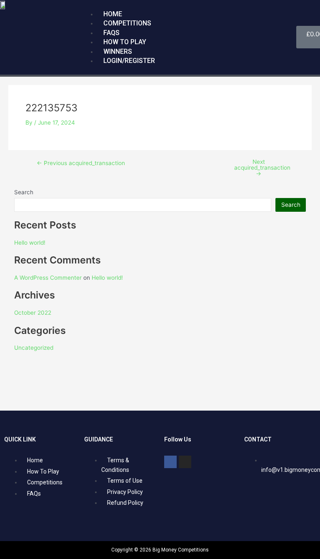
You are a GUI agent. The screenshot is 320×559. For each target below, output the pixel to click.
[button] (188, 5)
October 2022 (32, 312)
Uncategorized (33, 347)
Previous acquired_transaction (81, 163)
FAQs (111, 33)
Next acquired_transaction (262, 167)
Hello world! (29, 242)
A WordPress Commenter (48, 277)
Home (112, 14)
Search (23, 192)
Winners (117, 51)
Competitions (127, 23)
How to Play (124, 42)
